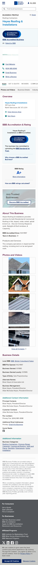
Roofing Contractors (10, 444)
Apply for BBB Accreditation (12, 524)
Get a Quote (13, 84)
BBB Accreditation (9, 522)
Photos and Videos (8, 90)
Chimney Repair (24, 444)
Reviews (25, 84)
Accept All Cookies (11, 561)
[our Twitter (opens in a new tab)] (3, 544)
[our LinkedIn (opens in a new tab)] (8, 544)
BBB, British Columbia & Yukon (22, 361)
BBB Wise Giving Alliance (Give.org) (15, 536)
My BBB (33, 3)
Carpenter (6, 446)
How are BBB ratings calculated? (17, 183)
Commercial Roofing (18, 446)
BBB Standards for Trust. (17, 149)
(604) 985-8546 (11, 68)
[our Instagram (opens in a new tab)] (16, 544)
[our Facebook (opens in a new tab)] (12, 544)
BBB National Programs (10, 538)
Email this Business (16, 424)
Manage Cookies (29, 561)
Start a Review (7, 509)
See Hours (11, 116)
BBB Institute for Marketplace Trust (15, 534)
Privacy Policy (25, 553)
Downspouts (20, 448)
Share (34, 15)
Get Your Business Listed (11, 520)
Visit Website (10, 64)
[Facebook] (4, 431)
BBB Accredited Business (13, 40)
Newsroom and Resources (11, 526)
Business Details (24, 90)
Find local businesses (15, 9)
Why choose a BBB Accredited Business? (16, 158)
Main (4, 84)
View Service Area (14, 112)
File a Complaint (8, 511)
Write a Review (11, 77)
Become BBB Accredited (18, 202)
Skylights (11, 448)
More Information (19, 177)
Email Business (10, 73)
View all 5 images (18, 349)
